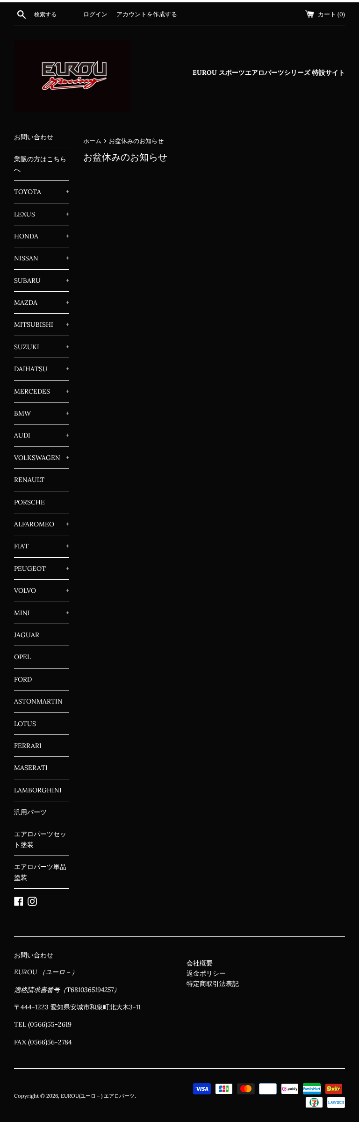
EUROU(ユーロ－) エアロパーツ (98, 1096)
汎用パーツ (30, 812)
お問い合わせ (33, 137)
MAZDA (41, 302)
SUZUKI (41, 347)
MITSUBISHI (41, 324)
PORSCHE (29, 502)
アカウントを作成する (146, 14)
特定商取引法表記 (213, 983)
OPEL (22, 657)
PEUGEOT (41, 568)
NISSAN (41, 258)
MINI (41, 613)
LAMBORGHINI (38, 790)
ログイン (95, 14)
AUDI (41, 435)
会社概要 (200, 963)
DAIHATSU (41, 369)
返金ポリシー (206, 973)
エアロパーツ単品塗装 (40, 872)
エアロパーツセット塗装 (40, 839)
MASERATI (31, 767)
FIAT (41, 546)
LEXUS (41, 214)
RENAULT (29, 479)
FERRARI (28, 745)
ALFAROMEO (41, 524)
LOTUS (25, 723)
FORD (23, 679)
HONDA (41, 236)
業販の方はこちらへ (40, 164)
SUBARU (41, 280)
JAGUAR (26, 635)
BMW (41, 413)
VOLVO (41, 590)
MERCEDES (41, 391)
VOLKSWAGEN (41, 457)
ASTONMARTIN (38, 701)
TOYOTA (41, 191)
